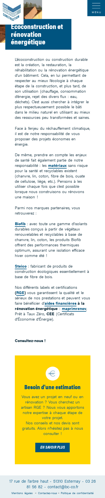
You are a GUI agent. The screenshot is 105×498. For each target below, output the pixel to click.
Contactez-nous (47, 493)
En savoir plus (52, 447)
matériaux (57, 165)
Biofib (20, 223)
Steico (21, 266)
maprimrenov (74, 308)
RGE (20, 292)
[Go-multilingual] (12, 12)
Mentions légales (22, 493)
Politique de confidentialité (77, 493)
